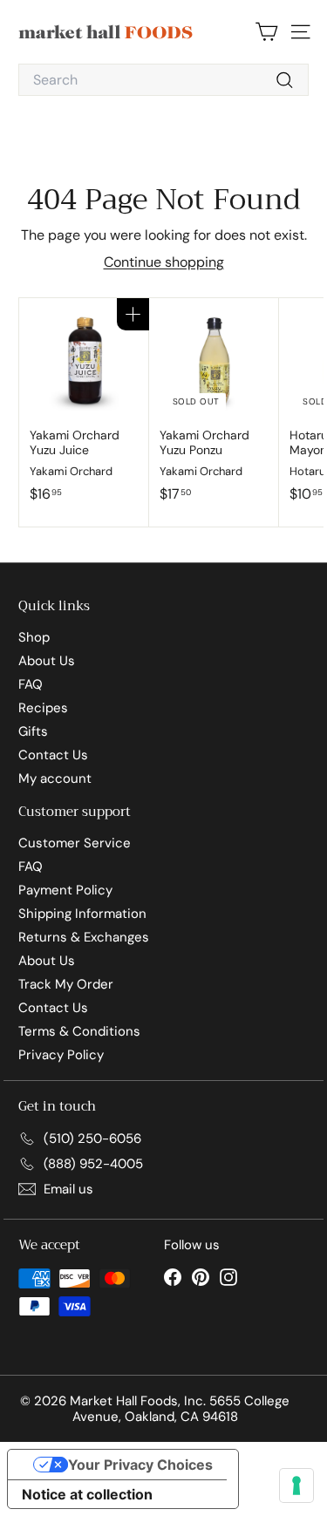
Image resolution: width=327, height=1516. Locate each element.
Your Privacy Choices (140, 1464)
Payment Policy (65, 890)
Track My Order (65, 984)
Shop (34, 637)
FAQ (30, 684)
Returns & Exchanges (83, 937)
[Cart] (266, 32)
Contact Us (53, 755)
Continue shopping (164, 262)
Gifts (33, 731)
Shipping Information (82, 913)
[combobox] (163, 80)
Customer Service (74, 843)
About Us (46, 661)
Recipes (43, 708)
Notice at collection (87, 1494)
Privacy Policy (61, 1055)
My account (55, 778)
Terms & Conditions (79, 1031)
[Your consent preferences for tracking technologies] (296, 1485)
